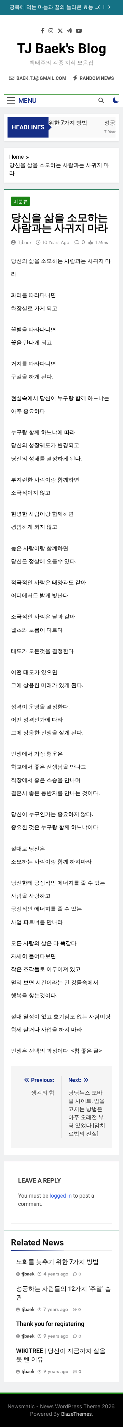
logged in (61, 1196)
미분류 (20, 201)
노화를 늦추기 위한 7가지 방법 (48, 122)
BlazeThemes (76, 1414)
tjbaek (24, 242)
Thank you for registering (50, 1324)
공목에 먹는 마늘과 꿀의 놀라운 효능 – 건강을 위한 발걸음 (54, 7)
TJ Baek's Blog (61, 49)
